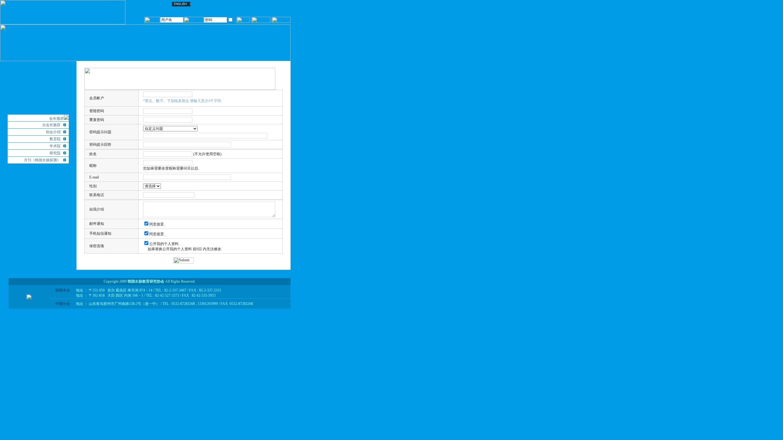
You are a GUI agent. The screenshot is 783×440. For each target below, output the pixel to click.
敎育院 (55, 139)
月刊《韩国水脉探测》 (42, 160)
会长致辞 (56, 118)
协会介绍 (53, 132)
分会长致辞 (51, 125)
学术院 (55, 146)
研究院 (55, 153)
